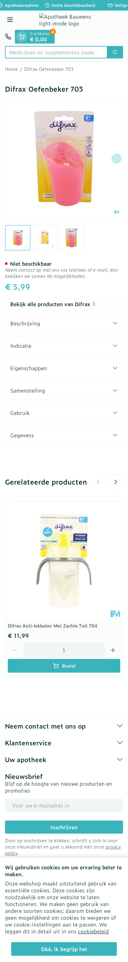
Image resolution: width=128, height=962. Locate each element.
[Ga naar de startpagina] (70, 20)
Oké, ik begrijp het (64, 949)
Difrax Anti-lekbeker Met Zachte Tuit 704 (52, 625)
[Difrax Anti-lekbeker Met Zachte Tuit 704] (64, 560)
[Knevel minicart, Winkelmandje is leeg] (21, 36)
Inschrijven (64, 827)
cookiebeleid (93, 931)
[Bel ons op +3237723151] (8, 37)
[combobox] (56, 52)
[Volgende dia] (115, 481)
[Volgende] (116, 158)
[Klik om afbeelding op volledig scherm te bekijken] (64, 158)
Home (11, 69)
